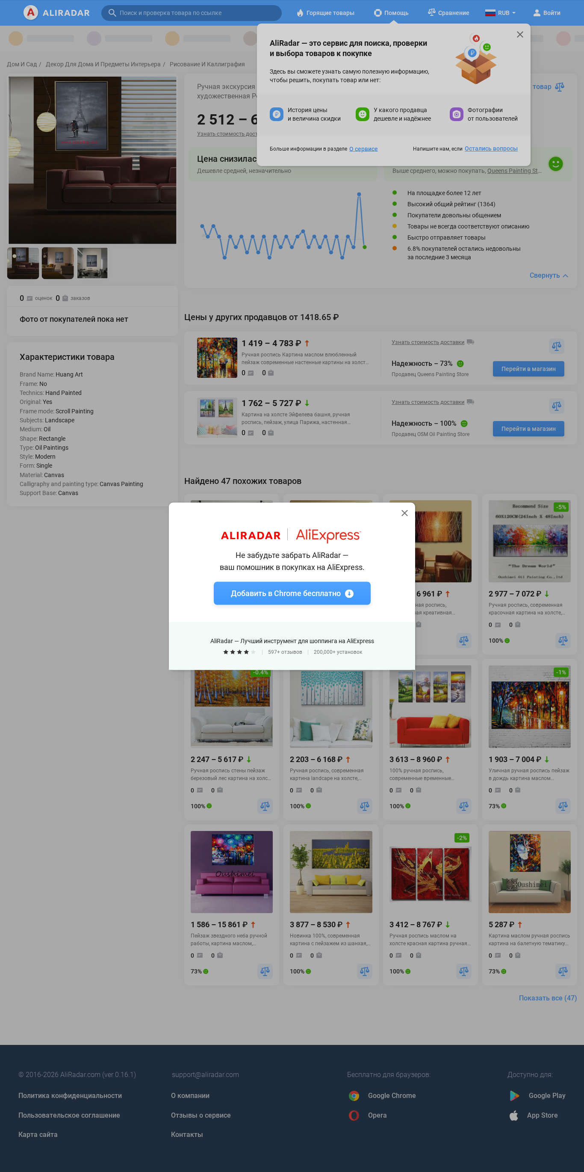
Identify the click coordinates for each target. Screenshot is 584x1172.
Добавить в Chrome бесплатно (286, 592)
